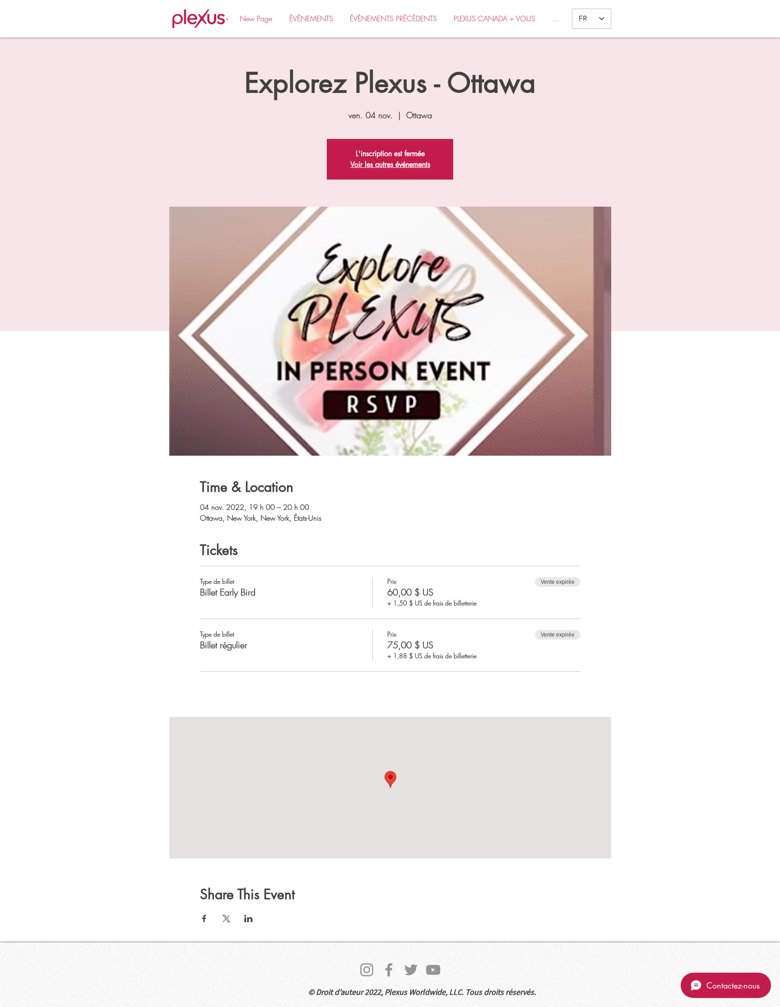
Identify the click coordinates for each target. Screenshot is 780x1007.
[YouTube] (433, 970)
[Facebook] (389, 970)
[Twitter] (411, 970)
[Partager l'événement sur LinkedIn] (248, 918)
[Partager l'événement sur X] (226, 918)
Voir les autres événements (390, 164)
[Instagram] (367, 970)
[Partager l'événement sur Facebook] (204, 918)
